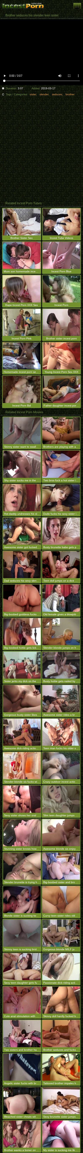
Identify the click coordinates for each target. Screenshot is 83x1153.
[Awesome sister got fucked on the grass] (22, 531)
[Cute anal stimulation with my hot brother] (22, 1000)
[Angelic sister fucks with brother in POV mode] (22, 1067)
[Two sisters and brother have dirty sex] (22, 1033)
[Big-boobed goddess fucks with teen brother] (22, 598)
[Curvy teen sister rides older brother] (61, 899)
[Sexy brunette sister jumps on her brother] (61, 1100)
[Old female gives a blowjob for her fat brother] (61, 598)
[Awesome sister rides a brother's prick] (61, 698)
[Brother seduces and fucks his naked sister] (61, 1033)
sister (33, 94)
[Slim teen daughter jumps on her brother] (61, 799)
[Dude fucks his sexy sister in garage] (61, 497)
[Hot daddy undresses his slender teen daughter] (22, 497)
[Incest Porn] (23, 6)
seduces (57, 94)
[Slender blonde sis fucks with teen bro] (22, 765)
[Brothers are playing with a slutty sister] (61, 430)
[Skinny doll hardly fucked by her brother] (61, 1000)
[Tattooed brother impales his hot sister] (61, 1067)
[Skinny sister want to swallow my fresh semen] (22, 430)
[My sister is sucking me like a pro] (61, 1134)
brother (70, 94)
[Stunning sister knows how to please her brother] (22, 832)
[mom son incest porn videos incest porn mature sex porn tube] (77, 6)
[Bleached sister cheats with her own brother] (22, 1100)
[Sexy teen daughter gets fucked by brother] (22, 966)
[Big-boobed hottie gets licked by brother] (22, 631)
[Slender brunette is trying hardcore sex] (22, 866)
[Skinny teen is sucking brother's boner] (22, 933)
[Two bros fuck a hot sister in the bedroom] (61, 464)
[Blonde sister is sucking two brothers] (22, 899)
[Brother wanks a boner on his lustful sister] (22, 1134)
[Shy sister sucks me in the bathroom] (22, 464)
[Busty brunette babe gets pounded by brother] (61, 531)
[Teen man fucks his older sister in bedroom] (61, 732)
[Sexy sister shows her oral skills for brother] (22, 799)
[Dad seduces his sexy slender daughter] (22, 564)
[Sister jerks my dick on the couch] (22, 665)
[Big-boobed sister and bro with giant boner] (61, 866)
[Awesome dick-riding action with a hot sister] (22, 732)
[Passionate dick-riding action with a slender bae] (61, 966)
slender (44, 94)
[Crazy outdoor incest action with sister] (61, 765)
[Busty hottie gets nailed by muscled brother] (61, 665)
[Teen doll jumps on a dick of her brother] (61, 564)
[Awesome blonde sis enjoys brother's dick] (61, 832)
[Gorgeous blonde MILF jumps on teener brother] (61, 933)
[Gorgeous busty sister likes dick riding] (22, 698)
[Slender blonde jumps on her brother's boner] (61, 631)
